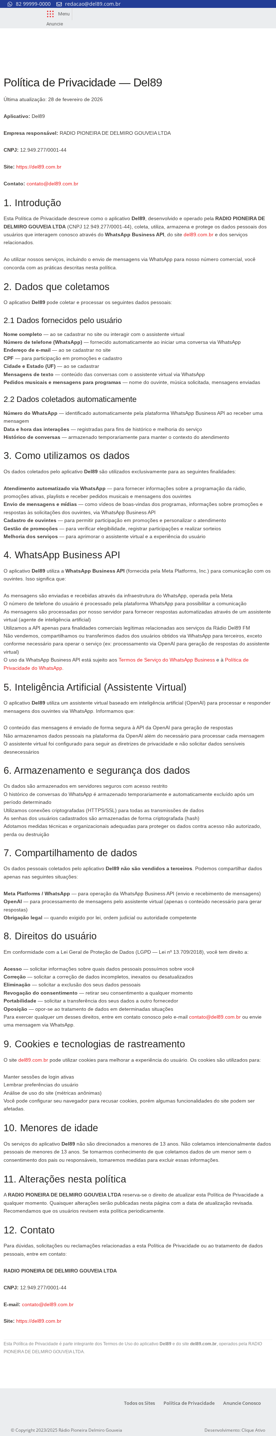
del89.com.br (198, 234)
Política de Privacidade (189, 1403)
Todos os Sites (139, 1403)
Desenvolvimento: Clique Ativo (234, 1430)
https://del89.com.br (38, 167)
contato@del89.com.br (52, 183)
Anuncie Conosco (242, 1403)
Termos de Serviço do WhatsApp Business (167, 660)
